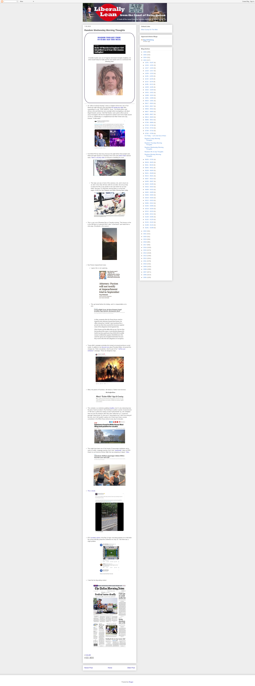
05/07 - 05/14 (149, 178)
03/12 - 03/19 (149, 200)
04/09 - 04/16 (149, 189)
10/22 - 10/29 (149, 90)
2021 (145, 234)
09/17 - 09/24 (149, 103)
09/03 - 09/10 (149, 109)
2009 (145, 266)
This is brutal (91, 491)
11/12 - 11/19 (149, 81)
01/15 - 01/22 (149, 222)
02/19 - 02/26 (149, 208)
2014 (145, 253)
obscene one (105, 347)
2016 (145, 247)
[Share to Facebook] (91, 658)
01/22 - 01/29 (149, 219)
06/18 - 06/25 (149, 162)
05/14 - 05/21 (149, 176)
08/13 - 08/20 (149, 117)
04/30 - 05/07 (149, 181)
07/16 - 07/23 (149, 128)
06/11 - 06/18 (149, 165)
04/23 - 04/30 (149, 184)
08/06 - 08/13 (149, 120)
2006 (145, 274)
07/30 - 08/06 (149, 122)
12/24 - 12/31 (149, 65)
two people (114, 107)
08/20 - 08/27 (149, 114)
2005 (145, 277)
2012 (145, 258)
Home (110, 668)
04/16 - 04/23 (149, 187)
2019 (145, 239)
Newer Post (88, 668)
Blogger (131, 682)
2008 (145, 269)
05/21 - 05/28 (149, 173)
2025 (145, 55)
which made (122, 155)
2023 (145, 60)
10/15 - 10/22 (149, 92)
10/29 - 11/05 (149, 87)
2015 (145, 250)
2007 (145, 272)
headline (112, 408)
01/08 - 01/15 (149, 225)
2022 (145, 231)
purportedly (118, 450)
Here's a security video (98, 157)
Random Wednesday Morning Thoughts (104, 30)
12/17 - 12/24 (149, 68)
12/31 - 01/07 (149, 62)
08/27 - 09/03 (149, 111)
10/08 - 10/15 (149, 95)
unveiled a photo (95, 537)
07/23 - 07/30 (149, 125)
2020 (145, 236)
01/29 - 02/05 (149, 217)
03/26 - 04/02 (149, 195)
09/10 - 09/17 (149, 106)
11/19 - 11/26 (149, 79)
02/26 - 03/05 (149, 206)
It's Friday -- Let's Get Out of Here (155, 136)
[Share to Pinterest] (93, 658)
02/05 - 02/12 (149, 214)
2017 (145, 245)
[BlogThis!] (87, 658)
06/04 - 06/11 (149, 167)
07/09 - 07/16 (149, 130)
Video (127, 452)
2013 (145, 255)
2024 (145, 57)
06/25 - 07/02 (149, 159)
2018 (145, 242)
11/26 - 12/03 (149, 76)
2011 (145, 261)
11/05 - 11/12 (149, 84)
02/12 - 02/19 (149, 211)
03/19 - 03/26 (149, 198)
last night (120, 107)
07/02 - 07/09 (149, 133)
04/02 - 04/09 (149, 192)
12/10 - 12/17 (149, 70)
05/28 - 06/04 (149, 170)
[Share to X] (89, 658)
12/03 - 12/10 (149, 73)
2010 (145, 264)
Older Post (131, 668)
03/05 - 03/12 (149, 203)
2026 (145, 52)
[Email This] (85, 658)
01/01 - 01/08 (149, 227)
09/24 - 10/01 (149, 100)
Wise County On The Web (149, 29)
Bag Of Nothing (148, 40)
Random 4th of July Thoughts (154, 151)
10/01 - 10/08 (149, 98)
